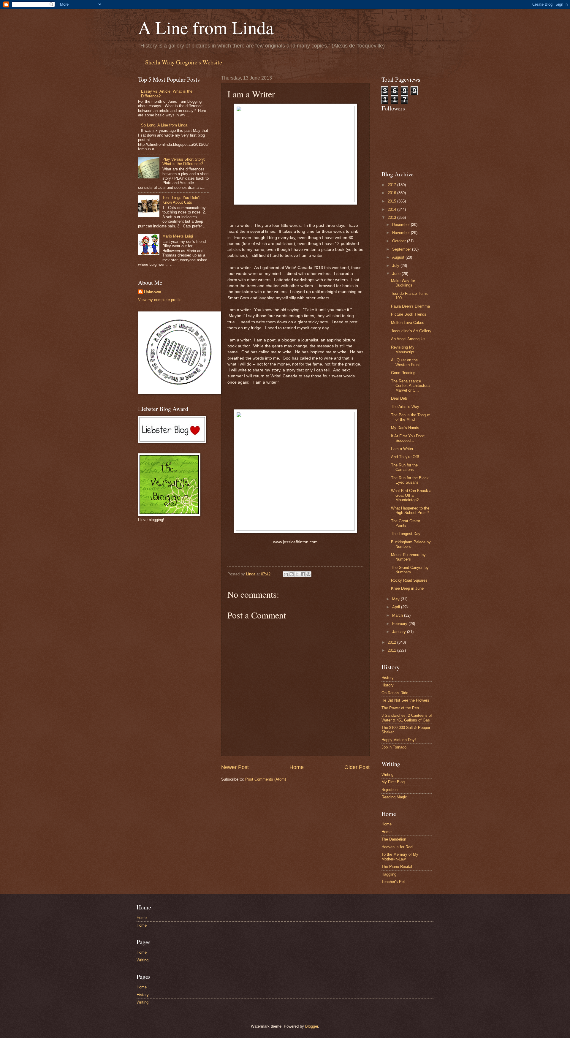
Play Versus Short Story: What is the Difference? (183, 161)
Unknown (152, 292)
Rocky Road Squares (409, 580)
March (398, 615)
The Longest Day (405, 533)
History (387, 677)
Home (296, 767)
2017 (392, 185)
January (399, 631)
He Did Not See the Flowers (405, 700)
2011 (392, 650)
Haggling (388, 874)
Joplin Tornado (393, 747)
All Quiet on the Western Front (405, 362)
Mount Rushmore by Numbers (408, 557)
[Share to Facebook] (303, 574)
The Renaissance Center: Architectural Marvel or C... (410, 386)
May (396, 599)
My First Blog (393, 782)
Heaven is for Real (397, 847)
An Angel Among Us (408, 339)
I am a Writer (402, 449)
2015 (392, 201)
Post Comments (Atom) (265, 779)
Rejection (389, 789)
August (399, 257)
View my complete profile (159, 300)
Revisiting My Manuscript (402, 349)
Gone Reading (403, 373)
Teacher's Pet (393, 881)
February (400, 623)
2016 (392, 193)
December (401, 224)
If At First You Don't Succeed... (408, 438)
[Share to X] (297, 574)
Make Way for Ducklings (403, 283)
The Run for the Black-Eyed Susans (410, 480)
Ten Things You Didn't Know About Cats (181, 199)
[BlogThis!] (291, 574)
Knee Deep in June (407, 588)
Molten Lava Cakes (407, 322)
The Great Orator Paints (405, 523)
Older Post (357, 767)
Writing (387, 774)
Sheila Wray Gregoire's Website (183, 62)
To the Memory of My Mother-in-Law (399, 856)
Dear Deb (399, 398)
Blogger (311, 1026)
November (401, 232)
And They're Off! (405, 457)
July (396, 265)
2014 (392, 209)
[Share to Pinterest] (308, 574)
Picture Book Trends (408, 314)
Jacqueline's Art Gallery (411, 331)
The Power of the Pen (400, 708)
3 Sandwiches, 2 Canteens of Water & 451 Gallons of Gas (406, 717)
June (397, 273)
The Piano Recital (396, 866)
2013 (392, 217)
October (399, 241)
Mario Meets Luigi (177, 236)
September (402, 249)
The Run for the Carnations (404, 467)
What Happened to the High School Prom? (410, 510)
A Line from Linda (206, 27)
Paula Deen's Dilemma (410, 306)
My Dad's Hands (405, 427)
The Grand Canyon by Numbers (410, 569)
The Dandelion (393, 839)
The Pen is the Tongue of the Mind (410, 417)
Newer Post (235, 767)
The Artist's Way (405, 406)
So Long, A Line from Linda (164, 125)
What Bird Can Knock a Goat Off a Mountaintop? (411, 495)
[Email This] (286, 574)
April (396, 607)
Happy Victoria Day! (398, 740)
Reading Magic (394, 797)
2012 (392, 642)
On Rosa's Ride (394, 693)
